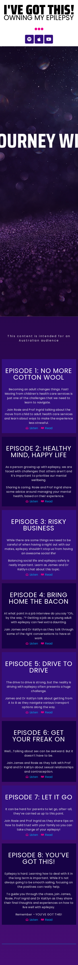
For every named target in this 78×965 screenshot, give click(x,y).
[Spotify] (29, 39)
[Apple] (39, 39)
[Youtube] (48, 39)
